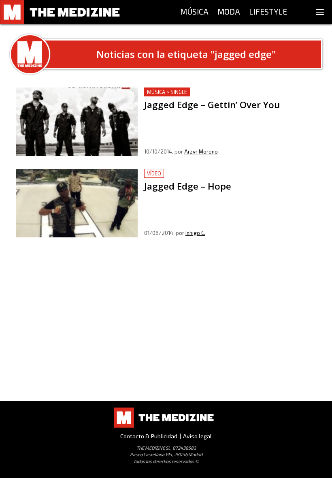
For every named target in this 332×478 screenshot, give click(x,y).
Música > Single (167, 92)
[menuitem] (194, 12)
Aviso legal (197, 436)
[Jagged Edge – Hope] (77, 203)
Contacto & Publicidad (148, 436)
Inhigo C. (195, 233)
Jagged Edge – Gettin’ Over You (188, 92)
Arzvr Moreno (201, 151)
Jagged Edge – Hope (173, 173)
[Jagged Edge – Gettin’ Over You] (77, 121)
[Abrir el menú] (320, 12)
